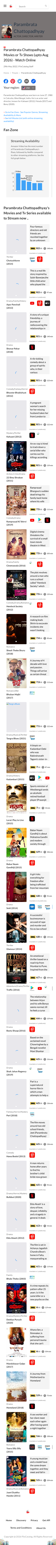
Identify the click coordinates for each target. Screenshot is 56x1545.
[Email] (26, 81)
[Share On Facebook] (6, 81)
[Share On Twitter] (19, 81)
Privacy (34, 1520)
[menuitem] (9, 1522)
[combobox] (28, 88)
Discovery (21, 1520)
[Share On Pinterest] (12, 81)
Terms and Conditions (21, 1527)
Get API (46, 1520)
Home (6, 73)
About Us (41, 1528)
